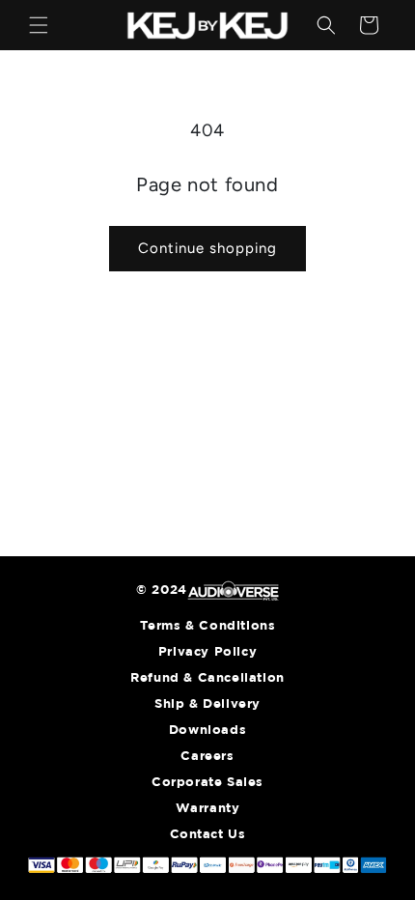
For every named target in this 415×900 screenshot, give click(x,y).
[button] (38, 25)
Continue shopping (207, 248)
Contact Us (208, 835)
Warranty (208, 808)
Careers (207, 756)
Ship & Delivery (207, 704)
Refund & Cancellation (207, 678)
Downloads (207, 730)
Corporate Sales (207, 782)
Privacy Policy (207, 652)
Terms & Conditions (208, 626)
